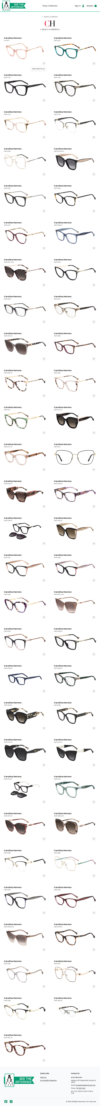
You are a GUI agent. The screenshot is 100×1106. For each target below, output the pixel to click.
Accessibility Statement (48, 1080)
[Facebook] (6, 1102)
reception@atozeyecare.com (85, 1085)
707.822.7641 (80, 1088)
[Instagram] (11, 1102)
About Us (43, 1077)
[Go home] (14, 5)
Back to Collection (51, 17)
